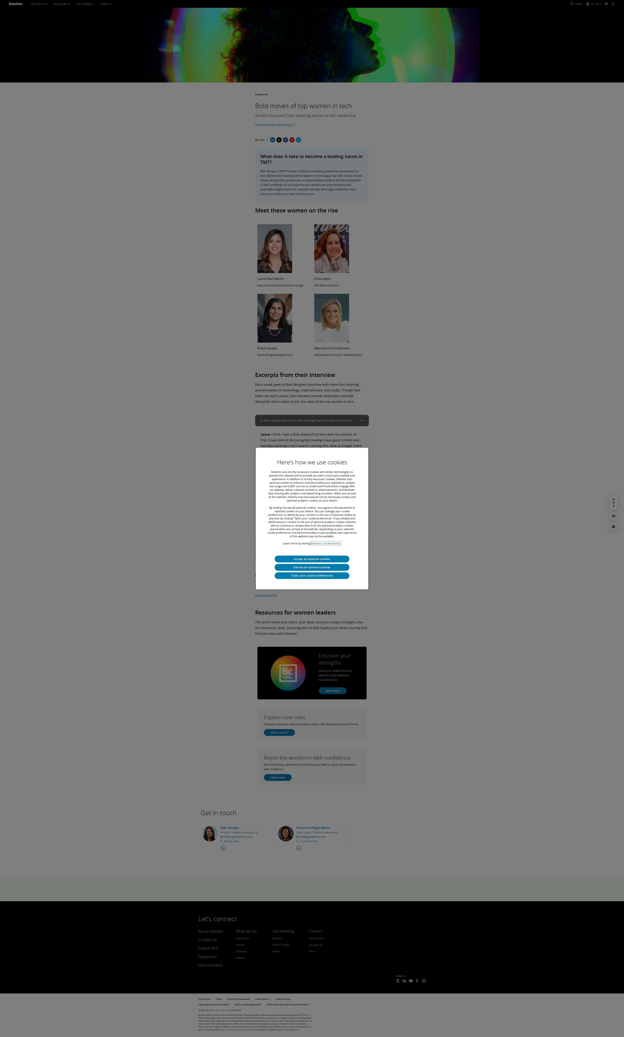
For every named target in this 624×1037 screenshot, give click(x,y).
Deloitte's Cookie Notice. (326, 543)
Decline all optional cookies (312, 567)
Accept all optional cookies (312, 559)
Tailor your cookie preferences (312, 575)
